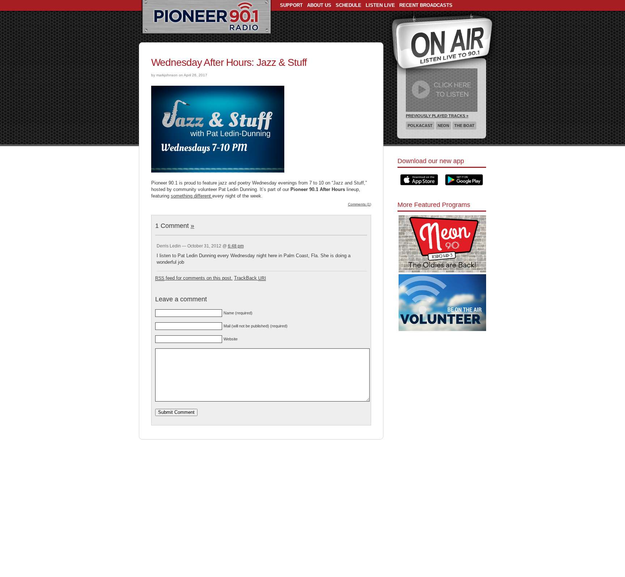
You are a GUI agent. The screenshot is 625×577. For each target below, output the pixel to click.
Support (291, 5)
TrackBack (250, 278)
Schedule (348, 5)
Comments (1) (359, 204)
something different (191, 196)
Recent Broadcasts (425, 5)
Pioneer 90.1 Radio (206, 17)
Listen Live (380, 5)
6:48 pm (236, 246)
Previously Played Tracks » (437, 116)
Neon (443, 125)
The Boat (464, 125)
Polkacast (420, 125)
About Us (319, 5)
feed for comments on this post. (194, 278)
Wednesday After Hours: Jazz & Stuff (229, 62)
